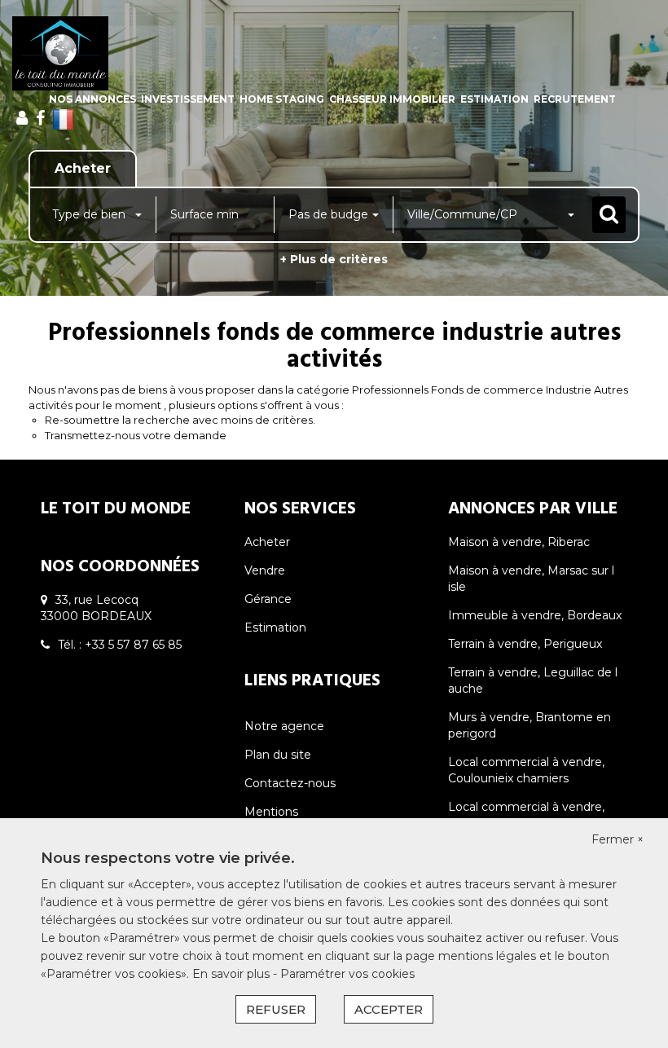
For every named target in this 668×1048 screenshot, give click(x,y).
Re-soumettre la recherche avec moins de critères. (180, 419)
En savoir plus (232, 974)
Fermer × (617, 839)
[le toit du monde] (60, 53)
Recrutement (575, 99)
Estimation (494, 99)
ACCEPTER (388, 1009)
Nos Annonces (92, 99)
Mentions (271, 811)
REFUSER (275, 1009)
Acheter (267, 542)
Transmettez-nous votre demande (135, 435)
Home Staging (282, 99)
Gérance (268, 599)
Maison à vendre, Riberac (519, 542)
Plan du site (277, 754)
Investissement (188, 99)
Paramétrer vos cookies (347, 974)
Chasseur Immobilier (392, 99)
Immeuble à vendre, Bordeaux (535, 615)
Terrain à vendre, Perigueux (525, 643)
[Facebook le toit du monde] (40, 118)
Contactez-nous (290, 783)
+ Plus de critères (334, 259)
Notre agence (284, 726)
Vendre (264, 570)
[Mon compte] (22, 118)
